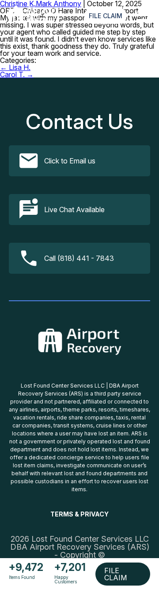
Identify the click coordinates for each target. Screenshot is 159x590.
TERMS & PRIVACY (79, 514)
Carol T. (17, 74)
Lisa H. (15, 67)
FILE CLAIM (105, 15)
